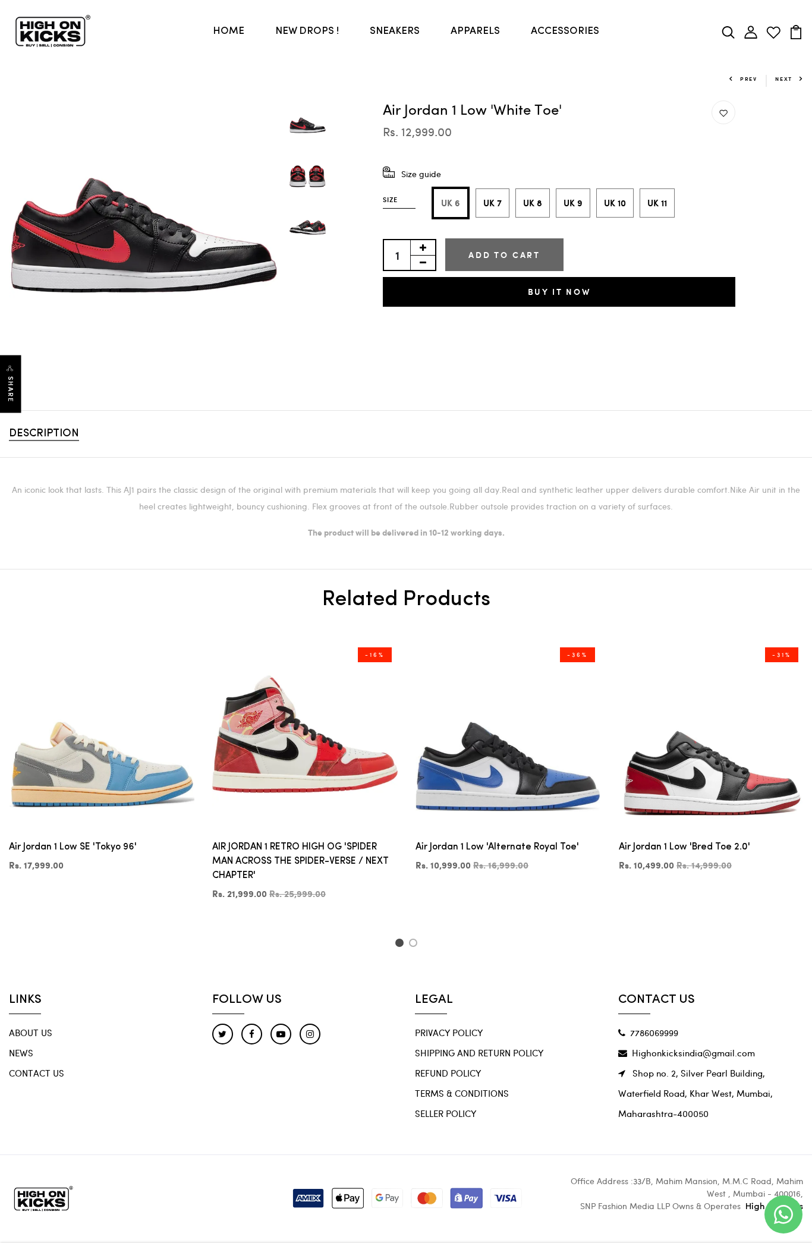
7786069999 (654, 1033)
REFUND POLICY (448, 1073)
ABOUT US (30, 1033)
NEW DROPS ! (307, 31)
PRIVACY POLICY (449, 1033)
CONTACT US (36, 1073)
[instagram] (310, 1034)
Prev (748, 79)
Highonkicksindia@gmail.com (693, 1053)
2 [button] (415, 944)
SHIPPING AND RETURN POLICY (479, 1053)
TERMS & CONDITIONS (462, 1093)
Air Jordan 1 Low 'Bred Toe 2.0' (684, 847)
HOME (228, 31)
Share (10, 389)
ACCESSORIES (565, 31)
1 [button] (400, 944)
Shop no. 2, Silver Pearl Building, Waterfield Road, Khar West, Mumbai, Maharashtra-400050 (695, 1093)
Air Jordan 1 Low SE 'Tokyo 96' (73, 847)
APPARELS (475, 31)
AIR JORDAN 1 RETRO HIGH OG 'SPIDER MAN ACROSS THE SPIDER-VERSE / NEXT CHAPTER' (300, 861)
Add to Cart (504, 254)
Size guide (421, 174)
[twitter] (222, 1034)
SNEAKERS (395, 31)
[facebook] (251, 1034)
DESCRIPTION (44, 434)
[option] (143, 235)
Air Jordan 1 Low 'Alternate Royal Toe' (497, 847)
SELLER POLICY (445, 1113)
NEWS (21, 1053)
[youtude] (280, 1034)
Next (783, 79)
